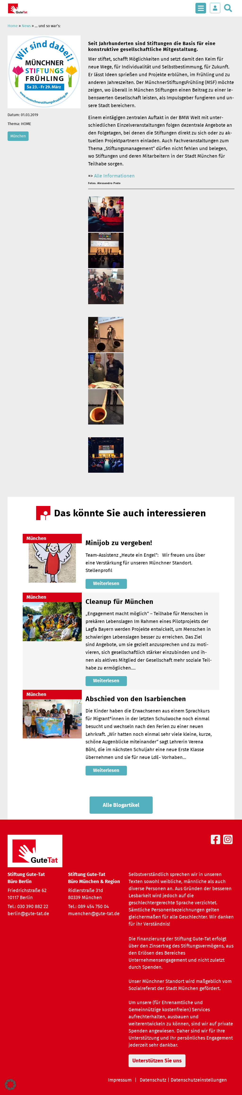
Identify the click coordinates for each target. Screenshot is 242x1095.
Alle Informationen (114, 176)
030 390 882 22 (32, 906)
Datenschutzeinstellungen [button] (199, 1080)
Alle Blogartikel (121, 805)
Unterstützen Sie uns (157, 1060)
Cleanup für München (119, 602)
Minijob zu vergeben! (119, 543)
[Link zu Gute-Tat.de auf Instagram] (228, 845)
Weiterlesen (106, 583)
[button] (10, 1084)
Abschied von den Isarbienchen (136, 699)
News (26, 26)
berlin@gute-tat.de (28, 913)
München (18, 136)
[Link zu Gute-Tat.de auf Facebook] (216, 845)
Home (13, 26)
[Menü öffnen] (200, 5)
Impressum (120, 1080)
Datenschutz (153, 1080)
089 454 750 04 (93, 906)
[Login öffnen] (215, 8)
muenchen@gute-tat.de (94, 913)
